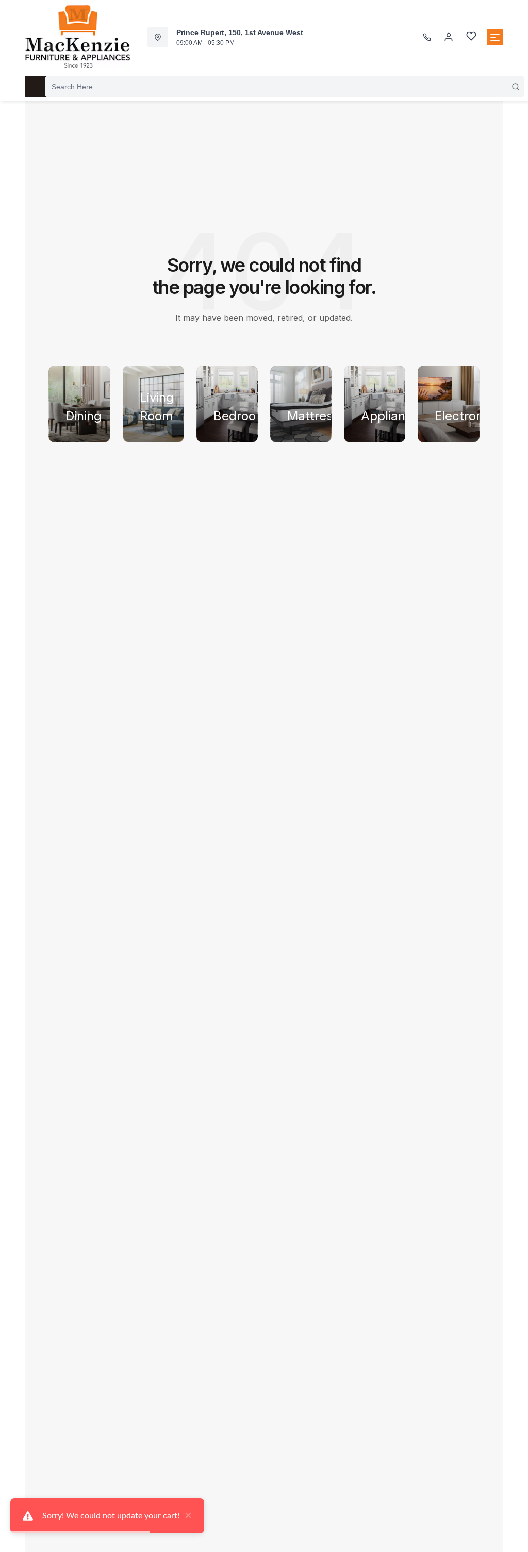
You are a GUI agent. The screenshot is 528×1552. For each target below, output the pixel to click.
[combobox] (284, 86)
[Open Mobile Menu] (495, 37)
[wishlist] (471, 37)
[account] (448, 37)
